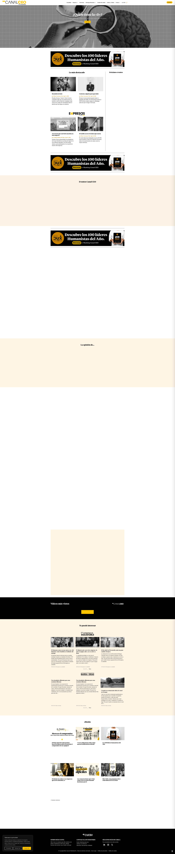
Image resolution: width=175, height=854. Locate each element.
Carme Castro (81, 372)
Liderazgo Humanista (90, 2)
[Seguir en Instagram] (108, 844)
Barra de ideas (58, 705)
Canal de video (87, 612)
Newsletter (169, 2)
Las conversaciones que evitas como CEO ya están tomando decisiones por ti (86, 780)
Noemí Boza (56, 369)
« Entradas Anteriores (55, 800)
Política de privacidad (102, 850)
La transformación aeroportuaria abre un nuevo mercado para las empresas (86, 316)
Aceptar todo (26, 848)
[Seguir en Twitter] (112, 844)
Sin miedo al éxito (57, 94)
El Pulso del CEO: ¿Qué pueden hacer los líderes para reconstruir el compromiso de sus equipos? (62, 744)
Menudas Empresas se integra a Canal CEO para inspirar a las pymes (116, 109)
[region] (18, 843)
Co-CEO (123, 2)
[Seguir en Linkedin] (104, 844)
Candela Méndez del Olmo (59, 137)
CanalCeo (108, 298)
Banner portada (90, 18)
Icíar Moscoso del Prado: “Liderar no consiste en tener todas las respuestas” (113, 443)
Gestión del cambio (101, 2)
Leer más (87, 21)
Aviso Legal (93, 850)
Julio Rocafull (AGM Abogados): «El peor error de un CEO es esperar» (87, 455)
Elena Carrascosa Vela (74, 18)
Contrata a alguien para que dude (89, 94)
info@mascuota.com (84, 842)
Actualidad (69, 2)
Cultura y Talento (110, 2)
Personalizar (8, 848)
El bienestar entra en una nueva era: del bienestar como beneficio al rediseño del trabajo (62, 651)
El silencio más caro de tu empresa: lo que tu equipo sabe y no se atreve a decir (86, 651)
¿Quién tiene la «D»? (87, 14)
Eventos (117, 2)
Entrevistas (82, 2)
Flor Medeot (56, 463)
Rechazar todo (17, 848)
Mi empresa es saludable (60, 666)
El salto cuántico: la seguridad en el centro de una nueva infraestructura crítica (112, 367)
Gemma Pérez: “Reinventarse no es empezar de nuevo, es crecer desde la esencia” (113, 418)
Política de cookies (113, 850)
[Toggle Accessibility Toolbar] (172, 851)
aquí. (70, 845)
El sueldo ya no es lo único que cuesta (90, 133)
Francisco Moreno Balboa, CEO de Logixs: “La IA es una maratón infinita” (62, 419)
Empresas (75, 2)
